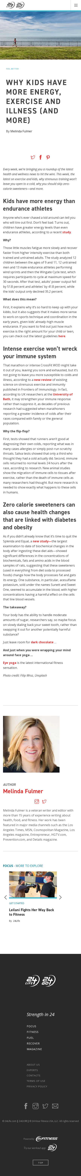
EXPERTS (32, 1070)
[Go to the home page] (40, 981)
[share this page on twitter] (33, 158)
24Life (16, 921)
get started (16, 903)
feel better (12, 68)
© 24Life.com (9, 1121)
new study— (42, 541)
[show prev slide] (5, 898)
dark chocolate (42, 642)
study (66, 232)
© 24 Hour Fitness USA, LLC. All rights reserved (54, 1121)
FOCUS (31, 1026)
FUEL (30, 1038)
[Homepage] (15, 5)
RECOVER (33, 1043)
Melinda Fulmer (21, 131)
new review (43, 380)
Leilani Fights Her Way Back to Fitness (31, 912)
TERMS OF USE (36, 1081)
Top (40, 1162)
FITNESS (33, 1032)
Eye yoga (9, 663)
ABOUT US (33, 1064)
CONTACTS (33, 1075)
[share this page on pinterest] (48, 158)
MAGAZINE (34, 1049)
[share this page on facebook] (40, 158)
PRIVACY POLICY (37, 1086)
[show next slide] (60, 898)
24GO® (23, 1121)
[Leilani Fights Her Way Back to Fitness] (33, 884)
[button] (76, 5)
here (61, 336)
